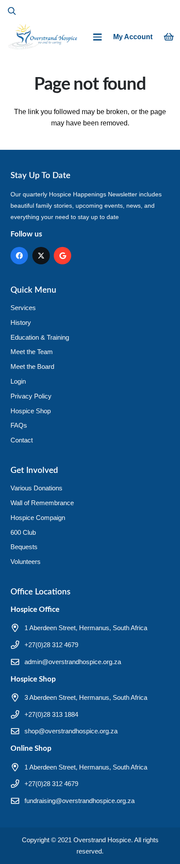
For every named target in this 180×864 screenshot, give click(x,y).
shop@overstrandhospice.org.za (71, 731)
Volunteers (25, 561)
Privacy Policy (31, 396)
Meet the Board (32, 366)
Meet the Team (31, 351)
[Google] (62, 255)
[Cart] (169, 37)
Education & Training (39, 337)
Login (18, 381)
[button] (12, 11)
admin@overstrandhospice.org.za (72, 661)
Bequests (24, 546)
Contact (21, 440)
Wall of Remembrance (42, 502)
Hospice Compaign (37, 517)
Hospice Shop (30, 411)
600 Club (23, 532)
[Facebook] (19, 255)
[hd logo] (42, 37)
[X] (41, 255)
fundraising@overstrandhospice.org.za (79, 800)
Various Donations (36, 488)
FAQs (18, 425)
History (20, 322)
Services (23, 307)
